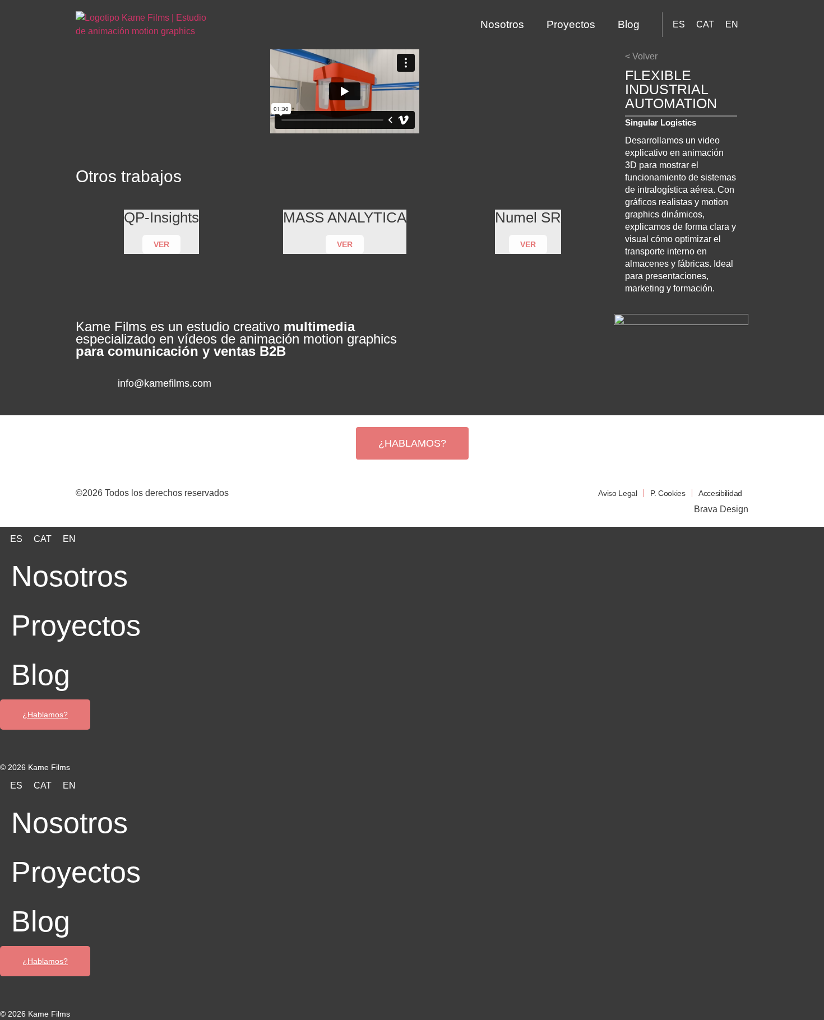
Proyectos (571, 24)
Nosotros (502, 24)
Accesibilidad (720, 493)
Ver (161, 244)
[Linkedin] (302, 391)
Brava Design (721, 509)
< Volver (641, 56)
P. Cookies (668, 493)
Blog (629, 24)
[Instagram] (267, 391)
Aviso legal (617, 493)
